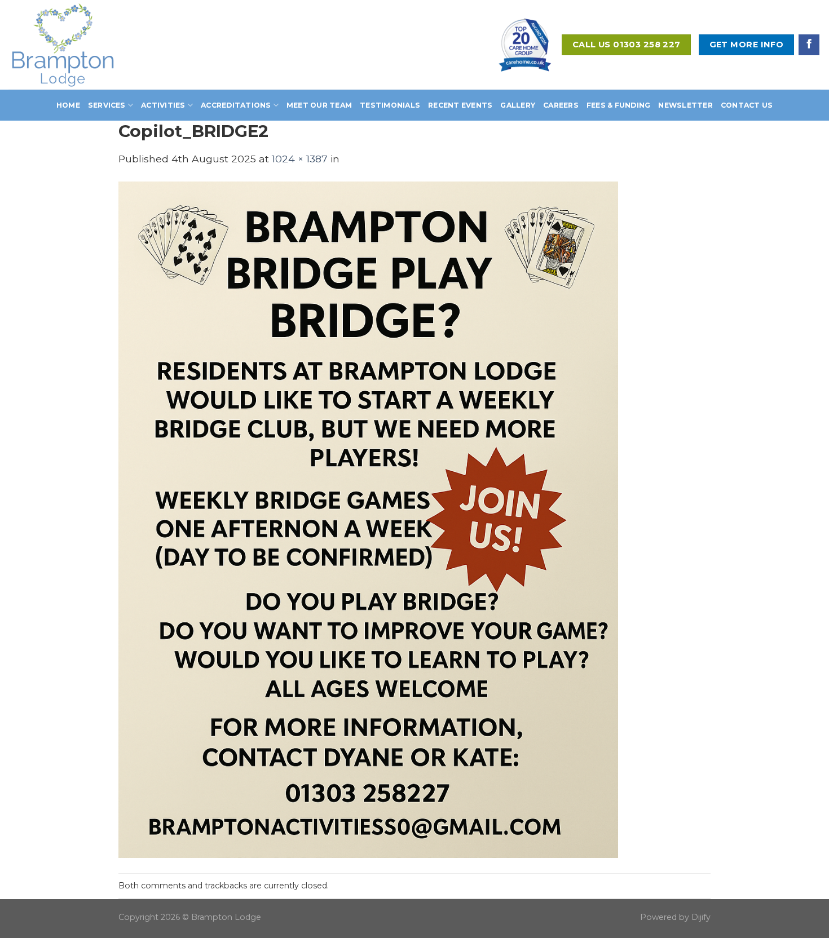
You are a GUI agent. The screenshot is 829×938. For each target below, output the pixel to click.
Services (107, 105)
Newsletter (685, 105)
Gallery (517, 105)
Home (68, 105)
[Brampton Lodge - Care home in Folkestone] (80, 45)
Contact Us (747, 105)
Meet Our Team (319, 105)
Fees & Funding (618, 105)
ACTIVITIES (163, 105)
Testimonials (390, 105)
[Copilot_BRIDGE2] (368, 519)
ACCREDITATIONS (236, 105)
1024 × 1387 (300, 159)
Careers (561, 105)
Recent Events (460, 105)
